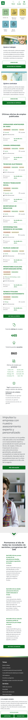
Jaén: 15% (20, 376)
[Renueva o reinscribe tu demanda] (14, 13)
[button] (13, 3)
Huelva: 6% (10, 371)
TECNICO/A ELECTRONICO (12, 164)
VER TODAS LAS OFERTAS (14, 316)
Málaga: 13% (10, 374)
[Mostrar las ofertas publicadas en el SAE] (22, 13)
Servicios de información (8, 692)
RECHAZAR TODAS (20, 716)
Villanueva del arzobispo (11, 277)
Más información (14, 467)
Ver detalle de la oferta (18, 139)
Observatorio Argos (7, 694)
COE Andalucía (6, 675)
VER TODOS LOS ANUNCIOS (14, 646)
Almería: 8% (20, 371)
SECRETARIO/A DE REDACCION (9, 207)
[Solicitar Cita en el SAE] (5, 13)
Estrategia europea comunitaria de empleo (12, 680)
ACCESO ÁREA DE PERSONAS (14, 66)
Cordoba (7, 235)
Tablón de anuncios (7, 686)
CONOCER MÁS (14, 62)
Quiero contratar (6, 668)
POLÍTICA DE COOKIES (14, 712)
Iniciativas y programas (8, 678)
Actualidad (5, 689)
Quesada (7, 193)
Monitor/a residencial (10, 248)
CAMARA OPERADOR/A (11, 145)
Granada (7, 132)
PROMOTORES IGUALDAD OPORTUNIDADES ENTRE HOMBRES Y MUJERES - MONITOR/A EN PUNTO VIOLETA (12, 268)
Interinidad (21, 129)
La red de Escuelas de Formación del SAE (12, 670)
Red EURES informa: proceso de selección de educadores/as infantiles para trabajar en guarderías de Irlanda (13, 559)
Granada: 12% (20, 374)
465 (14, 335)
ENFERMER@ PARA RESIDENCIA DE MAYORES (12, 228)
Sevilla (6, 151)
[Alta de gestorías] (13, 25)
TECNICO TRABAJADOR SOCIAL (12, 184)
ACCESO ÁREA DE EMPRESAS (14, 103)
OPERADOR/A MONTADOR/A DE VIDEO (13, 125)
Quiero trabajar (6, 665)
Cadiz (6, 170)
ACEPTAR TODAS (7, 716)
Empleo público (15, 129)
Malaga (6, 302)
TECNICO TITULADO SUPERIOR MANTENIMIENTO (13, 293)
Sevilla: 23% (20, 369)
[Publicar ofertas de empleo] (5, 25)
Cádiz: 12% (10, 369)
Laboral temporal (7, 190)
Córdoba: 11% (10, 376)
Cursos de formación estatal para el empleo (12, 673)
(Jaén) (11, 193)
